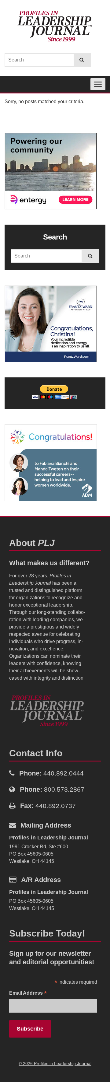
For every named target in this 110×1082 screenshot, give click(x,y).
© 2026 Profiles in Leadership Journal (55, 1063)
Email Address (28, 993)
